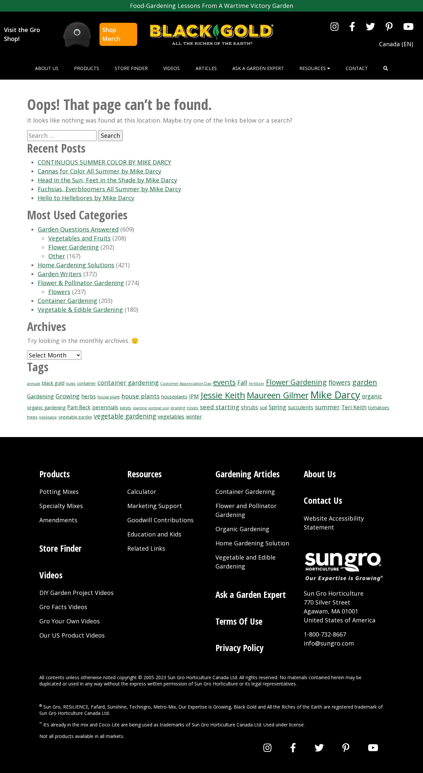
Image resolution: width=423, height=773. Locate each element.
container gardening (128, 382)
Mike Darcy (335, 394)
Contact (357, 68)
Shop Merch (111, 34)
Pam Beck (79, 407)
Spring (277, 407)
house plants (140, 396)
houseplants (174, 396)
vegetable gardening (125, 416)
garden (364, 382)
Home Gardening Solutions (76, 265)
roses (192, 408)
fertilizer (256, 383)
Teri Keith (353, 407)
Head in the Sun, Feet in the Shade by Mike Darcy (107, 180)
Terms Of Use (238, 621)
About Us (46, 68)
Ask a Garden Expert (258, 68)
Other (56, 256)
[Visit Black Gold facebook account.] (352, 26)
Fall (242, 382)
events (224, 382)
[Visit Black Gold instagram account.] (334, 26)
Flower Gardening (73, 247)
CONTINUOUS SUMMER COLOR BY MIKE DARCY (104, 162)
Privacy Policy (239, 648)
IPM (194, 396)
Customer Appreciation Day (186, 383)
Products (86, 68)
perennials (105, 407)
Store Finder (131, 68)
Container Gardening (67, 301)
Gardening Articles (247, 474)
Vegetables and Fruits (79, 238)
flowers (339, 382)
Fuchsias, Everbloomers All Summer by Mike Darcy (109, 189)
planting (140, 408)
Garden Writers (60, 274)
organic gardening (46, 407)
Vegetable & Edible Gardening (80, 309)
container (86, 383)
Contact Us (323, 500)
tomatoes (378, 407)
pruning (178, 408)
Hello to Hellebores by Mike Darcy (86, 198)
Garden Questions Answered (78, 229)
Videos (171, 68)
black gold (53, 383)
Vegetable (48, 417)
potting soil (158, 407)
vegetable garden (75, 417)
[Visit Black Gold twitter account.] (370, 26)
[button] (385, 68)
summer (327, 407)
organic (372, 396)
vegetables (171, 416)
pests (125, 408)
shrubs (249, 407)
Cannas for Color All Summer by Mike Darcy (99, 171)
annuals (33, 383)
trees (32, 417)
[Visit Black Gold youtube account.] (408, 26)
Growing (68, 396)
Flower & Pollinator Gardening (81, 283)
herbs (88, 396)
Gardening (40, 396)
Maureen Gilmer (278, 395)
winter (194, 416)
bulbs (70, 383)
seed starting (219, 407)
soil (263, 407)
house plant (108, 397)
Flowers (59, 292)
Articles (206, 68)
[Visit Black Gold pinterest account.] (389, 26)
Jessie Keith (223, 395)
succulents (300, 407)
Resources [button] (313, 68)
